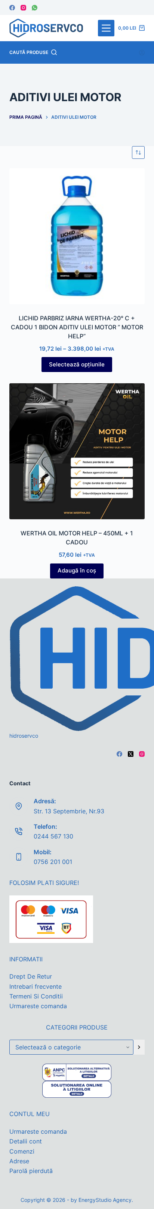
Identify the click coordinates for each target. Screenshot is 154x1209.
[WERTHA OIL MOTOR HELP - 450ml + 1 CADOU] (77, 451)
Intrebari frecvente (35, 986)
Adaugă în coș (77, 570)
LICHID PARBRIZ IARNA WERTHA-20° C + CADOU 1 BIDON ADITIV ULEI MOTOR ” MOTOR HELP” (77, 327)
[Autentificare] (142, 52)
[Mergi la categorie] (139, 1047)
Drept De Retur (30, 976)
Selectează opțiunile (77, 364)
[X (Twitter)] (130, 754)
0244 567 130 (53, 836)
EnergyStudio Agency (105, 1200)
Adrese (19, 1161)
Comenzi (21, 1151)
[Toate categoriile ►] (106, 28)
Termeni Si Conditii (36, 996)
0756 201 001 (53, 861)
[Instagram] (23, 7)
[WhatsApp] (34, 7)
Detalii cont (25, 1141)
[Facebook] (12, 7)
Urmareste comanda (38, 1006)
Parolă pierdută (31, 1171)
